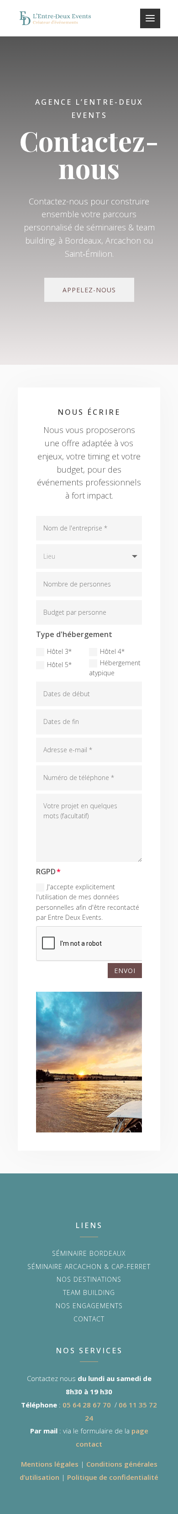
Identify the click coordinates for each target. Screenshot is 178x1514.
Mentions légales (50, 1463)
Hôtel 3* (59, 651)
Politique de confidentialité (112, 1477)
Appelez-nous (89, 289)
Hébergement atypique (115, 667)
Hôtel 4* (112, 651)
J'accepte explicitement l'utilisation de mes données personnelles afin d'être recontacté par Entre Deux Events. (87, 902)
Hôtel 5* (59, 664)
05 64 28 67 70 (87, 1404)
